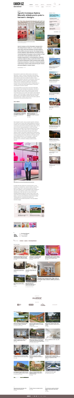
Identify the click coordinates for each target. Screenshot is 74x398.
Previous (19, 209)
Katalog (36, 4)
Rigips (19, 204)
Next (43, 209)
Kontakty (44, 396)
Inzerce (41, 396)
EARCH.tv (42, 4)
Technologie (37, 6)
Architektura (31, 6)
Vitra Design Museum (20, 67)
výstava (25, 240)
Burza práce (49, 4)
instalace (21, 240)
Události (54, 6)
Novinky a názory (48, 6)
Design (42, 6)
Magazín (31, 4)
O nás (38, 396)
